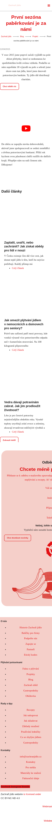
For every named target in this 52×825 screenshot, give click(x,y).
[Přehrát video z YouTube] (26, 128)
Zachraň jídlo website (12, 794)
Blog (22, 36)
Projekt (35, 36)
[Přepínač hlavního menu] (48, 5)
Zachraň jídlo (14, 5)
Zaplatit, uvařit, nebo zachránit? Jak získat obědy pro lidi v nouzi (24, 246)
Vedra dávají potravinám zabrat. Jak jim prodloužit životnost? (22, 406)
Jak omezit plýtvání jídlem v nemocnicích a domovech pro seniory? (23, 324)
